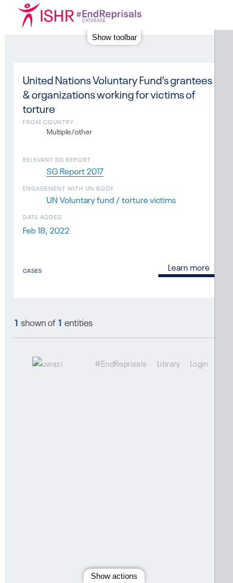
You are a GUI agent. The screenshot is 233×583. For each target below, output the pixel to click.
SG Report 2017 (75, 170)
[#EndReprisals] (94, 15)
